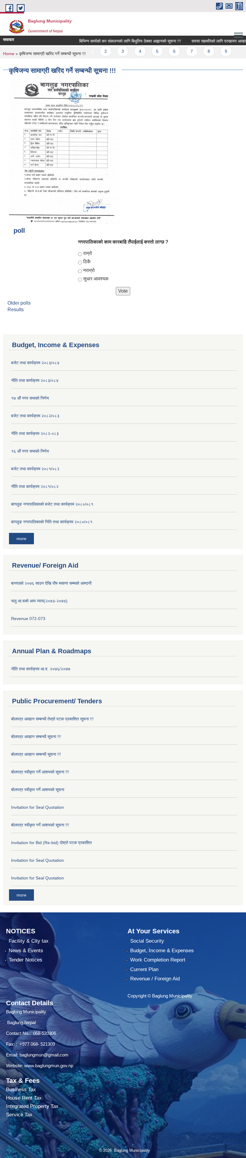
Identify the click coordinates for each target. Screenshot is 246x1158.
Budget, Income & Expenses (162, 950)
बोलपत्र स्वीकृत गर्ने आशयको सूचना (37, 789)
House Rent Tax (24, 1098)
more (21, 538)
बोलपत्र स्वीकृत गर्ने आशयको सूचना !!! (40, 772)
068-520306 (45, 1033)
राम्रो (87, 253)
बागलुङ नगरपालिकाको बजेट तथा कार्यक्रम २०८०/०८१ (52, 504)
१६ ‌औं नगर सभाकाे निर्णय (30, 451)
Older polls (19, 303)
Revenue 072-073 (28, 618)
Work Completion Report (157, 960)
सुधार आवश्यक (96, 278)
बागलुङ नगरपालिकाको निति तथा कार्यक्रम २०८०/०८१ (51, 521)
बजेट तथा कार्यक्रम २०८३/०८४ (35, 362)
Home (8, 53)
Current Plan (144, 969)
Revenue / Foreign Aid (155, 979)
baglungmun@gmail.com (44, 1054)
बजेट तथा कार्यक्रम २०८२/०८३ (35, 415)
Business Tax (21, 1089)
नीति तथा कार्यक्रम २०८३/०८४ (34, 380)
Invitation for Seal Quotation (37, 807)
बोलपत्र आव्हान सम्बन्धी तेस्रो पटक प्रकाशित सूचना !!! (52, 718)
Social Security (147, 941)
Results (16, 309)
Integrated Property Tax (32, 1106)
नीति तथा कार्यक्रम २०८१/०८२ (34, 486)
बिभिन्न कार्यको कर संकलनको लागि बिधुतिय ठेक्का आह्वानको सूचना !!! (118, 41)
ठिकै (87, 261)
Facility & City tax (29, 941)
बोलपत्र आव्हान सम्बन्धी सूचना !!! (36, 736)
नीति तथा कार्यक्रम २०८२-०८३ (35, 433)
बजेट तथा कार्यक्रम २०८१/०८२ (35, 468)
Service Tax (19, 1115)
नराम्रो (89, 270)
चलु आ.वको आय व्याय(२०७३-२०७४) (39, 600)
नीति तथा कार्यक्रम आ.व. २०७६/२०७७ (40, 668)
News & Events (26, 950)
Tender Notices (25, 960)
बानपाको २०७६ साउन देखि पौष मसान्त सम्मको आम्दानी (51, 583)
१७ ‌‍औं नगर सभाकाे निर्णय (30, 398)
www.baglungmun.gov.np (48, 1065)
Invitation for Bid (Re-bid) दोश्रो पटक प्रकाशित (51, 842)
